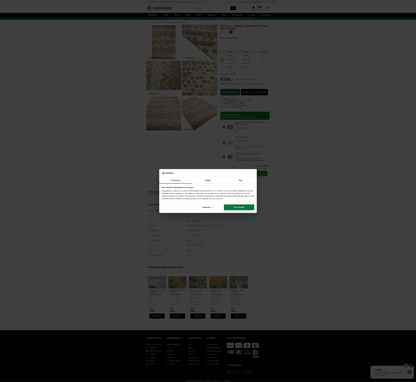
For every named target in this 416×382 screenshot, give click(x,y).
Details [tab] (208, 180)
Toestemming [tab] (175, 180)
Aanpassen (206, 207)
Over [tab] (240, 180)
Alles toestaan (239, 207)
